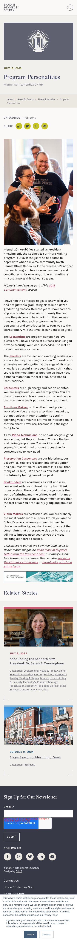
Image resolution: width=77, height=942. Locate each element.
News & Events (25, 99)
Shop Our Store (14, 893)
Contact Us (11, 880)
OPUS (19, 871)
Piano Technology (47, 681)
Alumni (38, 674)
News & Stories (46, 99)
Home (10, 99)
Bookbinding (31, 670)
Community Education (34, 689)
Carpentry (61, 674)
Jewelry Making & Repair (24, 678)
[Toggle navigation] (70, 8)
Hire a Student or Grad (19, 887)
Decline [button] (46, 934)
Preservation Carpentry (23, 685)
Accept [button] (30, 934)
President (29, 117)
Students (49, 674)
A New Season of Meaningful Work (35, 757)
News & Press (48, 670)
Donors (44, 678)
